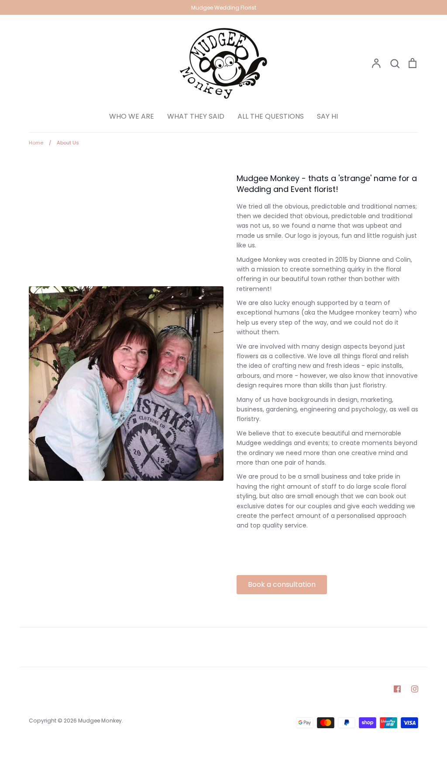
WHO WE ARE (131, 116)
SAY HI (327, 116)
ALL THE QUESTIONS (270, 116)
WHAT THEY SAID (195, 116)
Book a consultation (282, 584)
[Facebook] (397, 689)
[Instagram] (414, 689)
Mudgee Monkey (100, 720)
